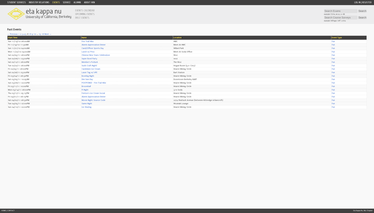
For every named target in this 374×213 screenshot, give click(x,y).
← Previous (12, 34)
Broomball (86, 86)
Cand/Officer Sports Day (93, 48)
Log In (357, 2)
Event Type (337, 37)
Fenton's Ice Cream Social (93, 93)
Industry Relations (39, 2)
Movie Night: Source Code (93, 100)
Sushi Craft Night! (89, 65)
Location (178, 37)
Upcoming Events (85, 14)
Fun (333, 41)
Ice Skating (86, 107)
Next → (48, 34)
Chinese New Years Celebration (96, 55)
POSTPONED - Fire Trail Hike (94, 83)
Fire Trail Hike (88, 41)
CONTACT (11, 211)
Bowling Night (88, 76)
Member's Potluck (90, 62)
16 (43, 34)
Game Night (87, 103)
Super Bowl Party (89, 58)
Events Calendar (85, 10)
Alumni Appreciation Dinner (94, 45)
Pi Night (85, 90)
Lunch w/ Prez (88, 52)
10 (35, 34)
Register (367, 2)
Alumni (77, 2)
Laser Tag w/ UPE (89, 72)
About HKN (89, 2)
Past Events (82, 17)
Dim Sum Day (87, 79)
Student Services (16, 2)
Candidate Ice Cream (91, 69)
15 (40, 34)
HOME (3, 211)
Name (84, 37)
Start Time (12, 37)
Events (56, 2)
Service (67, 2)
